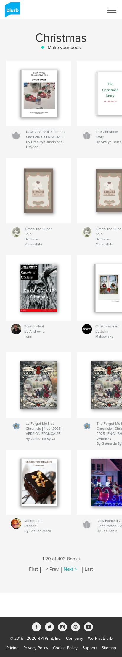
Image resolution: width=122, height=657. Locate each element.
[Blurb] (11, 12)
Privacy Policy (35, 647)
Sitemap (109, 647)
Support (89, 647)
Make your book (64, 48)
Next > (70, 569)
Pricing (12, 647)
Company (74, 638)
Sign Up (88, 10)
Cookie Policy (65, 647)
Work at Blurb (100, 638)
